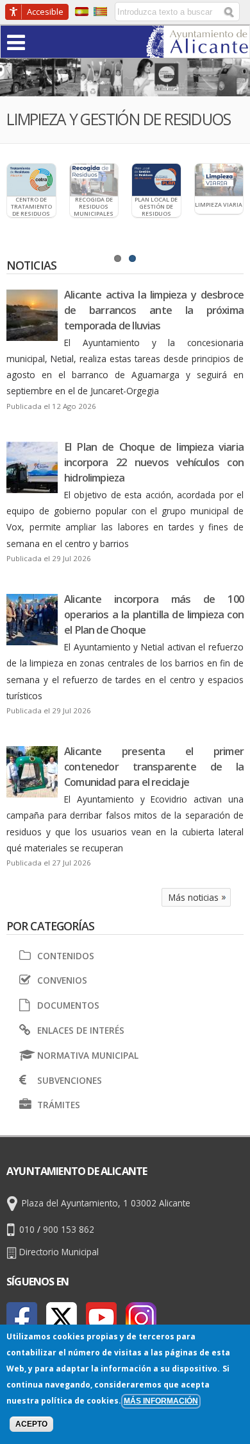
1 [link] (117, 258)
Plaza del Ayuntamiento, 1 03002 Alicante (106, 1203)
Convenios (62, 980)
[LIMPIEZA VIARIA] (219, 180)
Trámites (58, 1105)
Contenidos (65, 956)
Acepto (31, 1424)
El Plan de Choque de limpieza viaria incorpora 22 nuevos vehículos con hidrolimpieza (154, 462)
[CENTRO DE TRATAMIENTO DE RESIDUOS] (31, 180)
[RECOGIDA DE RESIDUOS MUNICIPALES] (94, 180)
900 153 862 (68, 1229)
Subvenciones (69, 1080)
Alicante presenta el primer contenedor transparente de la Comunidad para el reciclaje (154, 766)
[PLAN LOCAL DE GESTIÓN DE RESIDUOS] (156, 180)
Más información (161, 1400)
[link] (197, 49)
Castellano (81, 11)
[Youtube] (101, 1317)
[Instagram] (141, 1317)
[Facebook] (21, 1317)
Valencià (100, 11)
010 (27, 1229)
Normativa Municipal (87, 1055)
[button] (41, 41)
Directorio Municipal (59, 1252)
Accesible (45, 11)
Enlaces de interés (80, 1030)
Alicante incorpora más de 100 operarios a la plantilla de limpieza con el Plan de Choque (154, 614)
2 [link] (132, 258)
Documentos (68, 1005)
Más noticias (194, 897)
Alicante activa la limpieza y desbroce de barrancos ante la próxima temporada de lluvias (154, 310)
